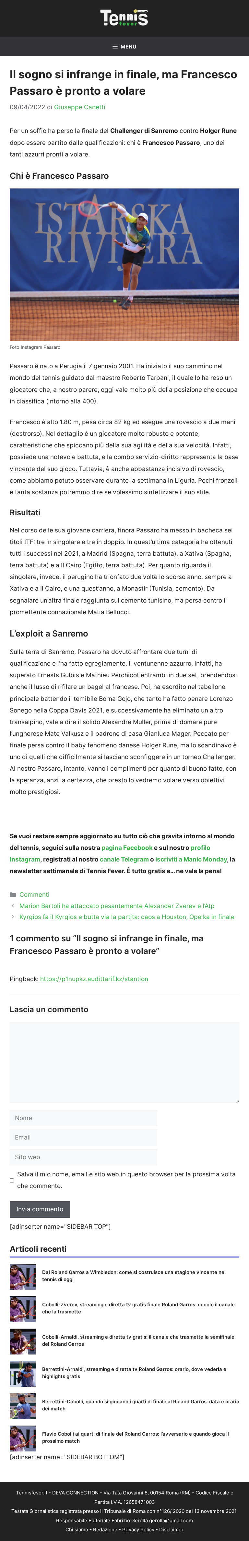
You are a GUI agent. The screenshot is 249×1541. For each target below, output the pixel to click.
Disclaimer (171, 1529)
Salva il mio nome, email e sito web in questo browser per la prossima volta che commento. (126, 1180)
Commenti (34, 894)
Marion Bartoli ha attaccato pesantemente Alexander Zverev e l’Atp (117, 906)
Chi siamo (76, 1529)
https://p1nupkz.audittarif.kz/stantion (94, 979)
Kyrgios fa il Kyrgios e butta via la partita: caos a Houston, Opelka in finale (126, 917)
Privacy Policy (138, 1529)
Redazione (105, 1529)
